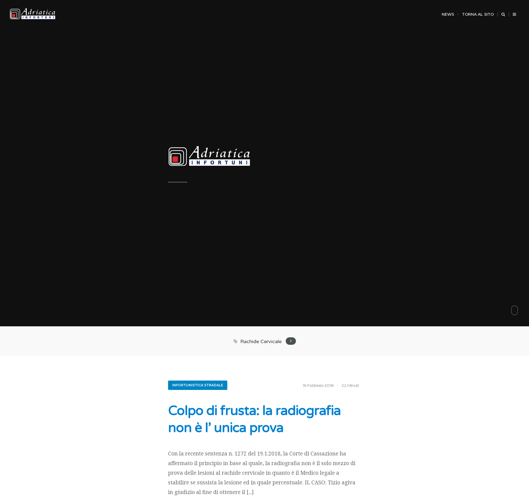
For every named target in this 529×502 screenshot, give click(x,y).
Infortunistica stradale (197, 385)
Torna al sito (478, 14)
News (448, 14)
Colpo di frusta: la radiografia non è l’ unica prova (254, 419)
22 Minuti (350, 385)
